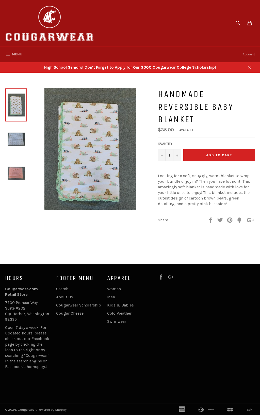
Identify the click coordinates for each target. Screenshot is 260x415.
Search (62, 288)
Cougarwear (27, 409)
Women (114, 288)
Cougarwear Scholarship (78, 305)
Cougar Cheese (70, 313)
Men (111, 297)
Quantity (165, 143)
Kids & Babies (120, 305)
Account (249, 54)
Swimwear (116, 321)
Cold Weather (119, 313)
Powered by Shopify (52, 409)
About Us (64, 297)
